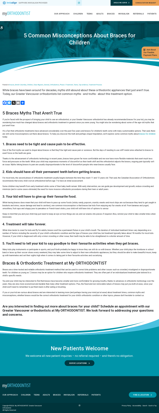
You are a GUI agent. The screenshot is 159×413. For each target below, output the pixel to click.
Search (144, 406)
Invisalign (123, 14)
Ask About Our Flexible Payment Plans (150, 52)
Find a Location (141, 395)
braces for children (147, 134)
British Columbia (20, 85)
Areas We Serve (120, 3)
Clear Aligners (38, 85)
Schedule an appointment (118, 306)
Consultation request (145, 3)
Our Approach (62, 14)
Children (78, 14)
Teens (90, 14)
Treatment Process (95, 85)
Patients (152, 14)
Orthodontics (54, 85)
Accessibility (136, 406)
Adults (99, 14)
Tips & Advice (83, 85)
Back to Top (153, 406)
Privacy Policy (126, 406)
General (46, 85)
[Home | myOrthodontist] (79, 386)
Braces (111, 14)
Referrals (138, 14)
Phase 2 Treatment (66, 85)
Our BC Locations (78, 363)
